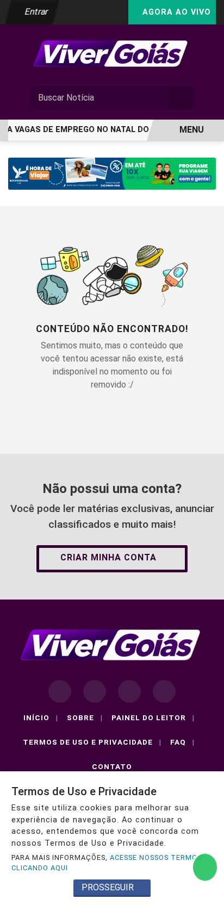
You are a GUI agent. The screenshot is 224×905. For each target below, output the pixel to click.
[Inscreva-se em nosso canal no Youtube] (164, 691)
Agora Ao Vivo (175, 12)
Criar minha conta (108, 557)
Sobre (85, 717)
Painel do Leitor (153, 717)
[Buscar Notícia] (181, 97)
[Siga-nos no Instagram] (94, 691)
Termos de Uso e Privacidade (92, 742)
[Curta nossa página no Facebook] (59, 691)
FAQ (182, 742)
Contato (112, 766)
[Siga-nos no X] (129, 691)
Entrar (35, 12)
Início (40, 717)
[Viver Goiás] (112, 53)
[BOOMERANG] (112, 173)
